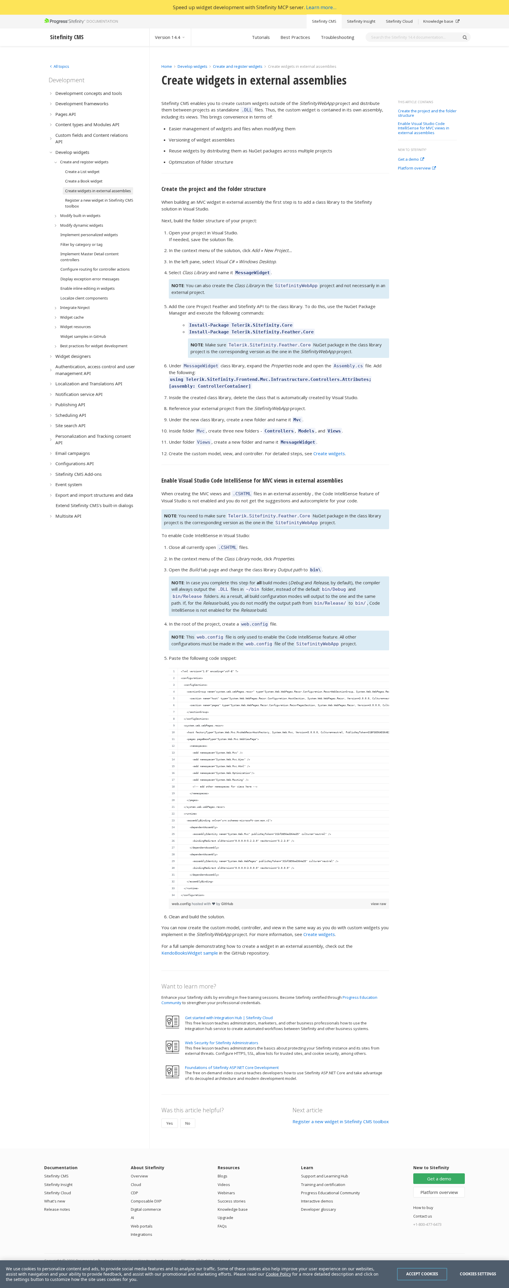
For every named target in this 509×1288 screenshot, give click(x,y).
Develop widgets (193, 66)
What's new (54, 1201)
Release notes (57, 1209)
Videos (224, 1184)
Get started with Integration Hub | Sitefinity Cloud (229, 1017)
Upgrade (225, 1217)
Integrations (141, 1234)
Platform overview (414, 168)
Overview (139, 1176)
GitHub (227, 904)
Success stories (232, 1201)
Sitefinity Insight (361, 21)
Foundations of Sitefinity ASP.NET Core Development (232, 1067)
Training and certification (323, 1184)
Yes (169, 1123)
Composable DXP (146, 1201)
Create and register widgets (237, 66)
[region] (279, 783)
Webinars (226, 1192)
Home (166, 66)
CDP (134, 1192)
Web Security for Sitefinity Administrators (221, 1042)
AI (132, 1217)
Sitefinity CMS (324, 21)
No (187, 1123)
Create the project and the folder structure (427, 113)
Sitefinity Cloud (399, 21)
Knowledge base (438, 21)
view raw (378, 904)
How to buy (423, 1207)
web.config (182, 904)
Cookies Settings (478, 1274)
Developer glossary (318, 1209)
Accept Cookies (422, 1274)
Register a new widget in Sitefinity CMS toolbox (340, 1121)
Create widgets (329, 453)
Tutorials (261, 37)
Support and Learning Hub (324, 1176)
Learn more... (321, 7)
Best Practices (295, 37)
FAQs (222, 1226)
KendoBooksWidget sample (189, 953)
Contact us (422, 1216)
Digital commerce (146, 1209)
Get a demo (408, 159)
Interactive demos (317, 1201)
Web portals (142, 1226)
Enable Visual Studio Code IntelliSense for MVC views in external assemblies (423, 128)
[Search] (465, 37)
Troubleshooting (337, 37)
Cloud (136, 1184)
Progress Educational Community (330, 1192)
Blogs (222, 1176)
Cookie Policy (278, 1274)
